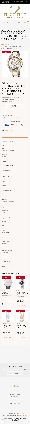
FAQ (15, 392)
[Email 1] (19, 403)
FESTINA (4, 42)
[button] (7, 22)
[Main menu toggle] (3, 22)
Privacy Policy (15, 396)
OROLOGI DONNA (12, 80)
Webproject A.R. (22, 415)
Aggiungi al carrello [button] (7, 299)
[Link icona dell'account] (19, 22)
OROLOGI (4, 80)
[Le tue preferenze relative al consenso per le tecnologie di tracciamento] (2, 421)
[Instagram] (15, 403)
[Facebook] (11, 403)
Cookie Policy (15, 398)
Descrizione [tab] (5, 139)
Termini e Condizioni (15, 394)
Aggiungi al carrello (14, 106)
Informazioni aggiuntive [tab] (8, 141)
